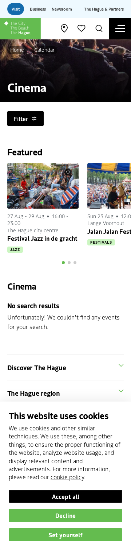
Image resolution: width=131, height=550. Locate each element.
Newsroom (62, 9)
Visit (16, 9)
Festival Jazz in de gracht (42, 238)
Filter (20, 119)
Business (38, 9)
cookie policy (67, 477)
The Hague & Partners (104, 9)
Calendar (44, 49)
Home (17, 49)
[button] (63, 262)
